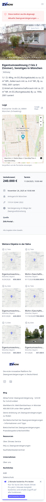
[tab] (7, 57)
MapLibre (7, 158)
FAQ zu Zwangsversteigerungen (17, 445)
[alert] (23, 489)
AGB (5, 473)
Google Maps (36, 108)
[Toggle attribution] (41, 158)
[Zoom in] (41, 118)
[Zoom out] (41, 121)
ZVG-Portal (8, 221)
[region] (23, 42)
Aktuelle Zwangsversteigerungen (23, 18)
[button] (23, 137)
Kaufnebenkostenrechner (14, 450)
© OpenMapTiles (28, 158)
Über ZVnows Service (12, 441)
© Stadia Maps (17, 158)
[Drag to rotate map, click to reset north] (41, 125)
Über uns (7, 462)
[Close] (40, 481)
